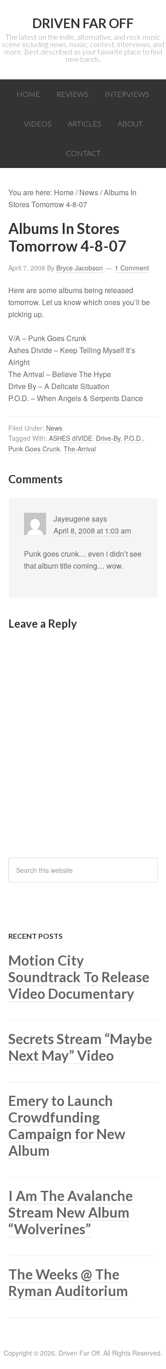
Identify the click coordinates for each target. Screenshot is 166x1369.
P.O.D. (133, 438)
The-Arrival (80, 448)
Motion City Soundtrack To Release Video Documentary (78, 977)
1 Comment (132, 267)
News (54, 427)
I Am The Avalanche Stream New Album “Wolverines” (70, 1212)
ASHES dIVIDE (70, 438)
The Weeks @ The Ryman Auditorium (68, 1282)
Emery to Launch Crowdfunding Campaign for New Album (66, 1125)
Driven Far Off (83, 23)
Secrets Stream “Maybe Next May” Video (80, 1046)
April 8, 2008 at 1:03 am (92, 530)
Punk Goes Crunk (34, 448)
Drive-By (108, 438)
